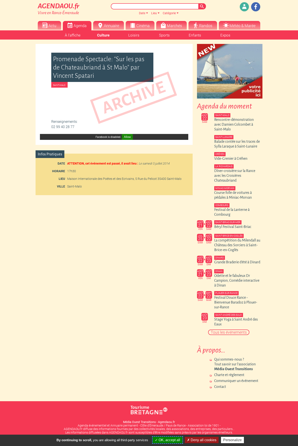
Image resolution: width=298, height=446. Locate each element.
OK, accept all (169, 440)
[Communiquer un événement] (244, 6)
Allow (127, 137)
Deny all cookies (203, 440)
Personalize (232, 440)
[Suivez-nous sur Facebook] (255, 6)
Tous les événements (229, 332)
